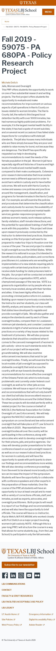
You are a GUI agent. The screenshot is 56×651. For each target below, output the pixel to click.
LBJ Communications (13, 584)
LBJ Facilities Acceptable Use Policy (22, 602)
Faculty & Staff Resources (17, 596)
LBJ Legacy (8, 608)
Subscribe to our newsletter (19, 564)
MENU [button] (48, 12)
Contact (6, 590)
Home (7, 21)
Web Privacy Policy (10, 625)
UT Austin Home (9, 614)
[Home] (19, 11)
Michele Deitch (10, 82)
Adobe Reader (35, 625)
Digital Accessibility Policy (41, 619)
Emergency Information (40, 614)
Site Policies (7, 619)
